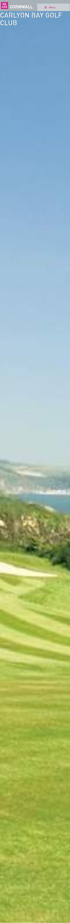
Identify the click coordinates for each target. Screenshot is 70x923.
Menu (52, 7)
